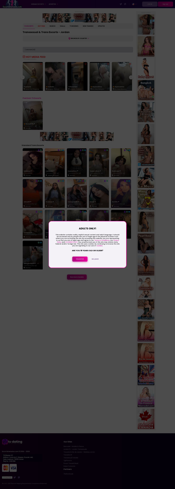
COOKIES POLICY (71, 242)
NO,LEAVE (95, 259)
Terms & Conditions (101, 240)
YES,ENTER (80, 259)
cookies (99, 246)
